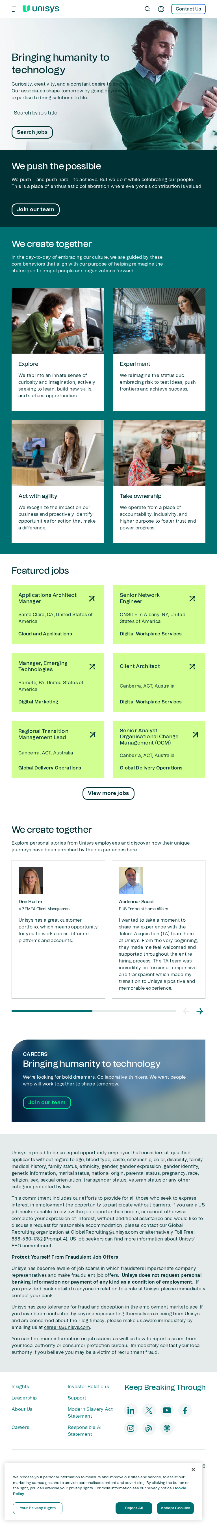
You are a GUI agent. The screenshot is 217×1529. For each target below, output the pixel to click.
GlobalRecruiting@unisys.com (104, 1232)
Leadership (24, 1398)
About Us (22, 1409)
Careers (20, 1427)
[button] (186, 1011)
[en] (161, 9)
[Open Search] (147, 9)
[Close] (193, 1469)
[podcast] (167, 1428)
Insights (20, 1386)
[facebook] (185, 1410)
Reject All (134, 1508)
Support (77, 1398)
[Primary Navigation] (14, 9)
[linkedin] (131, 1410)
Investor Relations (88, 1386)
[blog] (149, 1428)
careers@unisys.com (67, 1327)
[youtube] (167, 1410)
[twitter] (149, 1410)
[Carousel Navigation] (193, 1011)
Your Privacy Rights (38, 1508)
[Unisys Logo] (41, 9)
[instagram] (131, 1428)
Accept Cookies (175, 1508)
